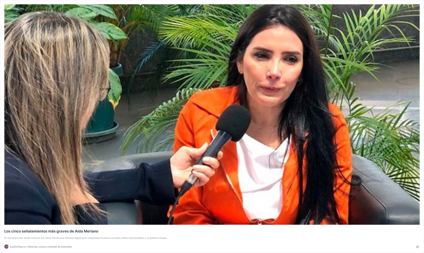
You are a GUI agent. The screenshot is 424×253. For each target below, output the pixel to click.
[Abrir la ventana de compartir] (417, 245)
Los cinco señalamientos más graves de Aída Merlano (51, 231)
